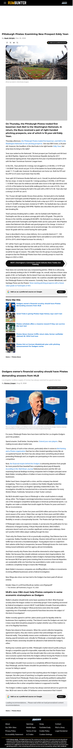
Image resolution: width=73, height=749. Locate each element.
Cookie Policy (44, 731)
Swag (41, 724)
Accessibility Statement (14, 734)
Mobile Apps (31, 727)
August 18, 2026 (33, 587)
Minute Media (14, 739)
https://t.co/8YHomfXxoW (21, 585)
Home (8, 357)
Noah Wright (9, 38)
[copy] (17, 42)
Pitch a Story (60, 727)
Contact (58, 724)
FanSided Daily (45, 727)
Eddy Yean (57, 146)
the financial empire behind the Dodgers (25, 464)
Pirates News (16, 357)
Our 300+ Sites (10, 727)
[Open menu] (5, 3)
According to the (19, 469)
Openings (29, 724)
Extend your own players (48, 441)
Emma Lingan (10, 383)
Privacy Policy (10, 731)
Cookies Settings (45, 734)
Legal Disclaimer (61, 731)
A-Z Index (29, 734)
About (7, 724)
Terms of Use (31, 731)
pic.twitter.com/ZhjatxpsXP (42, 585)
